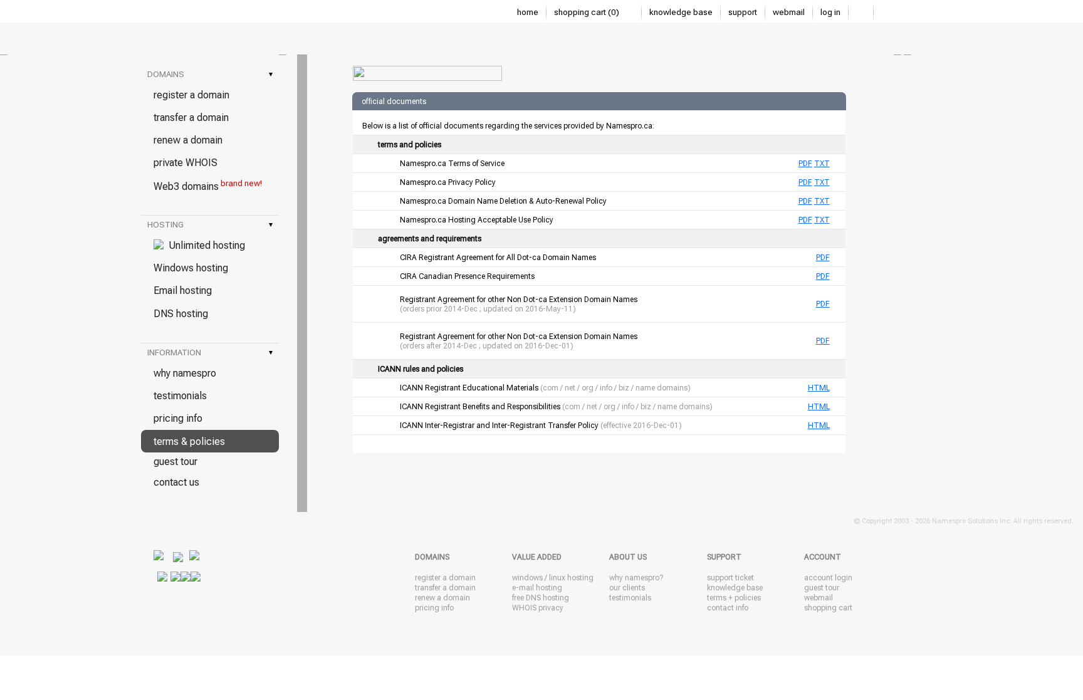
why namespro (185, 373)
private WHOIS (185, 163)
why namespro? (636, 577)
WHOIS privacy (537, 607)
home (527, 12)
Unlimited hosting (204, 245)
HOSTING (210, 224)
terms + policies (734, 597)
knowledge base (681, 12)
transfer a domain (191, 117)
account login (828, 577)
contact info (727, 607)
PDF (805, 163)
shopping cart (828, 607)
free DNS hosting (540, 597)
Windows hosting (191, 268)
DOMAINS (210, 74)
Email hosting (183, 290)
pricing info (178, 418)
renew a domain (188, 140)
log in (830, 12)
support (742, 12)
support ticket (730, 577)
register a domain (191, 95)
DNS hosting (181, 314)
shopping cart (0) (587, 12)
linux (557, 577)
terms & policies (189, 441)
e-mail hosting (537, 587)
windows (527, 577)
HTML (819, 388)
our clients (627, 587)
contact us (176, 482)
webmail (789, 12)
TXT (822, 163)
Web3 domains (208, 185)
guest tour (175, 462)
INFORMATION (210, 352)
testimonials (180, 396)
